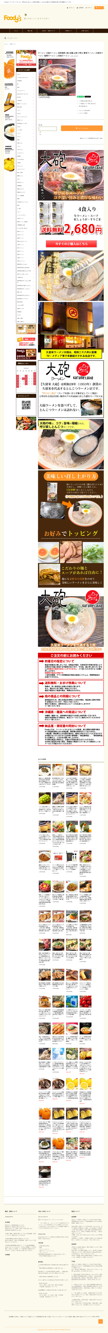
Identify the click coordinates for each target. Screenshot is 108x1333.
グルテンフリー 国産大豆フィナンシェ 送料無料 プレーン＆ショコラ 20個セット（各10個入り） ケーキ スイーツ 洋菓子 (85, 986)
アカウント (72, 7)
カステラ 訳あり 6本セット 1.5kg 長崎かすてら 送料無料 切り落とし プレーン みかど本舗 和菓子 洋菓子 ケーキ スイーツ (45, 838)
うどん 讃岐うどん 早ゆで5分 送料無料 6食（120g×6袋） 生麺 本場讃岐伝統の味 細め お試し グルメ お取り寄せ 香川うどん (72, 928)
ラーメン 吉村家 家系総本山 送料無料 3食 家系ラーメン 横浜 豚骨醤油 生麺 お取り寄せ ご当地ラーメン (58, 1013)
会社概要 (11, 1316)
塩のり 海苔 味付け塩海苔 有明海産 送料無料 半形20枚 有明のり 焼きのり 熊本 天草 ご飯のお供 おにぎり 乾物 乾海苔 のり (72, 838)
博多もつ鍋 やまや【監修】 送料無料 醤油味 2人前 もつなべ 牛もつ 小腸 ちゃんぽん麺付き (58, 955)
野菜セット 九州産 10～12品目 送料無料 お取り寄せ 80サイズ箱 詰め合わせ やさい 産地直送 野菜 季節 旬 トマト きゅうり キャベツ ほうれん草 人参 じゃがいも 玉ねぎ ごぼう (58, 839)
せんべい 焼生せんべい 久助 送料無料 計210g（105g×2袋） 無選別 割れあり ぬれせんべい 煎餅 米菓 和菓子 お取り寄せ (44, 927)
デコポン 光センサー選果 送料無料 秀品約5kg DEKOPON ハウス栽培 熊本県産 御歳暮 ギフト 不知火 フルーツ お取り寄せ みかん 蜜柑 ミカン (58, 1155)
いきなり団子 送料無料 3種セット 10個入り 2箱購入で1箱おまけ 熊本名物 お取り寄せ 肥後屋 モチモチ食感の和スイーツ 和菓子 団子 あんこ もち (72, 782)
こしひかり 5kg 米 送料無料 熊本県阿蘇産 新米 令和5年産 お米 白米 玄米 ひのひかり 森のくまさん (45, 1182)
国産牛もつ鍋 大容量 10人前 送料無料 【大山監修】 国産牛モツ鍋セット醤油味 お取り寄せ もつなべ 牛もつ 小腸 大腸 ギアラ (72, 1155)
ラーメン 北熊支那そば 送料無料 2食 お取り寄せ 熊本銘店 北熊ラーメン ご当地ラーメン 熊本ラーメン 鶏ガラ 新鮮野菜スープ (85, 809)
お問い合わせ (85, 30)
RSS (93, 1316)
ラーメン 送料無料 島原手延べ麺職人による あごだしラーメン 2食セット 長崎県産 (85, 1039)
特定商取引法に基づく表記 (95, 138)
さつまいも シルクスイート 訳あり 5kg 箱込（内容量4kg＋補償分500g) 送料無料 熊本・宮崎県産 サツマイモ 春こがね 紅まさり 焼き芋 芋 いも (72, 1125)
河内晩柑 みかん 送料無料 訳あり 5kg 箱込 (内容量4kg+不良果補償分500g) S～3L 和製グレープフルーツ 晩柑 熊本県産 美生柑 (72, 1095)
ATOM (97, 1316)
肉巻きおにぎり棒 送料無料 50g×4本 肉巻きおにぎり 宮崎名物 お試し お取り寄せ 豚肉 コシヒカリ (58, 1039)
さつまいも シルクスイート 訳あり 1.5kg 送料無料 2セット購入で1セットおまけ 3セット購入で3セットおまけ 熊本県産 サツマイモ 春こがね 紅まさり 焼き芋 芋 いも (58, 1126)
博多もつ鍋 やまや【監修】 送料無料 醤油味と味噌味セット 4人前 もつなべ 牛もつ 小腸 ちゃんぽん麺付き (85, 956)
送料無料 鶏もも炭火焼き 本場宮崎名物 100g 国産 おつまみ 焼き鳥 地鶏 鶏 (85, 1153)
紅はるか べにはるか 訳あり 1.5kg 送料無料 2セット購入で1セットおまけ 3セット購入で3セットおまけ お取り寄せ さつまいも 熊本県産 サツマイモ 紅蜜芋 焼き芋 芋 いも (85, 1067)
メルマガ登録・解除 (70, 1316)
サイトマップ (87, 1316)
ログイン (90, 7)
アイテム (100, 7)
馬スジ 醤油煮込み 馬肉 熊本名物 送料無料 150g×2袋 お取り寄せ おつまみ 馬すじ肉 (72, 897)
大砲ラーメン (13, 44)
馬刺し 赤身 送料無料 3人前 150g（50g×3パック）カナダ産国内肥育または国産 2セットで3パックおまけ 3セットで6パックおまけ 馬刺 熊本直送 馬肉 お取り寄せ (44, 958)
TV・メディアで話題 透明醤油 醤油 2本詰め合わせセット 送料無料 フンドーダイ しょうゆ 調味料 (72, 867)
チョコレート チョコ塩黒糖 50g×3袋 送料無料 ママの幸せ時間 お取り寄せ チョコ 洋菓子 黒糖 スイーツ (58, 1094)
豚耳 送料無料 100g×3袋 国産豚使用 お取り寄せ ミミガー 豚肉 (58, 984)
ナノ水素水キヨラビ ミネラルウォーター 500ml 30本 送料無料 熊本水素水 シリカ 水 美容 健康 (72, 1012)
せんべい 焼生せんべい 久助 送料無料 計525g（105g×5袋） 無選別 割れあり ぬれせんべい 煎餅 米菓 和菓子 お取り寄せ (58, 927)
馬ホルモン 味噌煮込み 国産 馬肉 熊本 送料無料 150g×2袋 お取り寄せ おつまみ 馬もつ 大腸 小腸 (58, 897)
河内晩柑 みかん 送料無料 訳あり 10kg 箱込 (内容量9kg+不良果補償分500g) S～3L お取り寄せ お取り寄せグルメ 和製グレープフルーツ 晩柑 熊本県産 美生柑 (85, 1097)
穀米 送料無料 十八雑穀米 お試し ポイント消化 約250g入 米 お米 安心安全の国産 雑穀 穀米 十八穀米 (45, 1064)
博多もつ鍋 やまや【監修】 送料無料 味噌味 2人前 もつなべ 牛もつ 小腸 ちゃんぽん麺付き (71, 955)
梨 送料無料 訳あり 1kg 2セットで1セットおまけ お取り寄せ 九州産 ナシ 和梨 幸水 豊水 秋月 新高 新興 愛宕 (58, 781)
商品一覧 (30, 30)
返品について (83, 138)
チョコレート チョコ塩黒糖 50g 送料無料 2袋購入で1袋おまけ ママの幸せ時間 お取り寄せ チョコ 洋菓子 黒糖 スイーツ (45, 1095)
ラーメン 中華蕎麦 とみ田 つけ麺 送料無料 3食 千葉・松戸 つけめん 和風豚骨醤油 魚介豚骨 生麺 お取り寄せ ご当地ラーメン (85, 898)
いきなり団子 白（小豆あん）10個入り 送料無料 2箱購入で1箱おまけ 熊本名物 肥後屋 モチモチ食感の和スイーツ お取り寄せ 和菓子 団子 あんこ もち (85, 782)
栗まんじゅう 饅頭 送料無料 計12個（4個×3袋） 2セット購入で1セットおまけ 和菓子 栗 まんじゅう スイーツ (72, 986)
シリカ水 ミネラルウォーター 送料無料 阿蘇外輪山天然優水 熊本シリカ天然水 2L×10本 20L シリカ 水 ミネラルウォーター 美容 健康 (58, 1066)
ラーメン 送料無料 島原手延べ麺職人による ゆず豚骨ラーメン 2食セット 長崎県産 (72, 1039)
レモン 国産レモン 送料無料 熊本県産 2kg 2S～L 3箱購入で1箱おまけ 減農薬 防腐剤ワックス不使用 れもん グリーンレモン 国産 (72, 1066)
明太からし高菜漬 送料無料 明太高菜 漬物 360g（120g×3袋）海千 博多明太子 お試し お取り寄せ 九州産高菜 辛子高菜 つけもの (45, 1155)
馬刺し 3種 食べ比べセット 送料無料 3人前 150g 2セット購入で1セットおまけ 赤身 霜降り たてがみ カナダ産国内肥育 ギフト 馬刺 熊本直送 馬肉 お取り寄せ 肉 (85, 869)
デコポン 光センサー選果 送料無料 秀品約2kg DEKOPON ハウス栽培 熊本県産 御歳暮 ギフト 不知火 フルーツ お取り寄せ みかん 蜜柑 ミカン (45, 1125)
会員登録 (81, 7)
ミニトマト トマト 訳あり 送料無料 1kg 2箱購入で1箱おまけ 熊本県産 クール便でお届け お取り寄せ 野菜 (85, 1013)
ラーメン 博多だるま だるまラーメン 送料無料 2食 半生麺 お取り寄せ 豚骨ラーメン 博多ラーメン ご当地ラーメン (58, 868)
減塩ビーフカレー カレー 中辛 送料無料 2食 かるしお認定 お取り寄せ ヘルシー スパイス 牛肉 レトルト (45, 867)
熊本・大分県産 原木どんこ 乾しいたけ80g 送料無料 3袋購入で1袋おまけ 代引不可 (45, 1039)
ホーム (16, 30)
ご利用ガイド (68, 30)
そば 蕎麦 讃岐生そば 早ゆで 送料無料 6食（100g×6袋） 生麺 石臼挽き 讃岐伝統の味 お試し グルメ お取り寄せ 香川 (85, 927)
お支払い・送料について (48, 30)
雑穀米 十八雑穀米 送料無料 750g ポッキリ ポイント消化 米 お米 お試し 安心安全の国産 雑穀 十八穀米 (58, 809)
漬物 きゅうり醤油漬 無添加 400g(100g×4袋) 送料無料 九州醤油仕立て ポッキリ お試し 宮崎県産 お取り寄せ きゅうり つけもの (45, 781)
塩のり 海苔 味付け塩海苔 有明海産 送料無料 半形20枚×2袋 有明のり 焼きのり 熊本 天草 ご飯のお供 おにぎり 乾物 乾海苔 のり (85, 838)
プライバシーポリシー (58, 1316)
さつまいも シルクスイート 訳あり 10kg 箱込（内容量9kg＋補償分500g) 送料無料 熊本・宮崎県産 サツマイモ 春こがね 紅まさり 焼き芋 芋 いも (85, 1125)
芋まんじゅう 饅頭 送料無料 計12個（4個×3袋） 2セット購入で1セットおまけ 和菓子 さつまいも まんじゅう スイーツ (45, 1013)
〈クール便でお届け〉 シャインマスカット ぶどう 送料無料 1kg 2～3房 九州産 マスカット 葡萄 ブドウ (45, 809)
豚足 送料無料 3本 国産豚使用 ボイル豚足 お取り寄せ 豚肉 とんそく (44, 984)
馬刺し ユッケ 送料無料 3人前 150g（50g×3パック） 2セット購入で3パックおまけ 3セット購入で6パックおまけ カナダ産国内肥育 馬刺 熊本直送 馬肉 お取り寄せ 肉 (45, 899)
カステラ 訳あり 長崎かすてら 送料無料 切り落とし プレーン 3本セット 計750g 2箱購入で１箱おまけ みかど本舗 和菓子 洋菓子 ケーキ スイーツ (72, 810)
